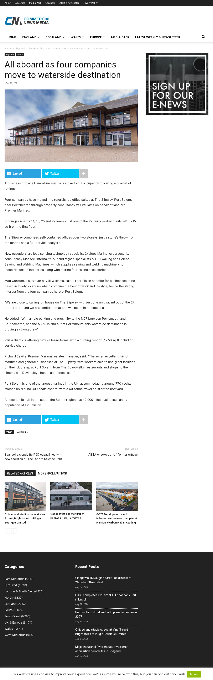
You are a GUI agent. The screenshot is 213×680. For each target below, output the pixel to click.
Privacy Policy (90, 2)
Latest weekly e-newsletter (157, 37)
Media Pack (35, 2)
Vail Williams (23, 432)
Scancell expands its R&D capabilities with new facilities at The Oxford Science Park (33, 457)
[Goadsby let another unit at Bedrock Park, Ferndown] (71, 496)
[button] (203, 37)
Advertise (20, 2)
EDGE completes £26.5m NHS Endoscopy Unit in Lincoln (105, 597)
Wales (76, 37)
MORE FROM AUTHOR (52, 473)
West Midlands (15, 635)
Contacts (50, 2)
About (8, 2)
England (20, 48)
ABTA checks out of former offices (113, 454)
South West (12, 616)
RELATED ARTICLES (20, 473)
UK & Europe (13, 622)
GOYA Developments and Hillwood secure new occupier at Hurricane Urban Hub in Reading (116, 518)
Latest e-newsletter (69, 2)
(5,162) (19, 579)
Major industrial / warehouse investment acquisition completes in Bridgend (102, 649)
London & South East (19, 591)
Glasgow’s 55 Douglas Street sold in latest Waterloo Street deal (103, 580)
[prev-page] (7, 530)
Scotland (53, 37)
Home (11, 37)
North (9, 597)
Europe (96, 37)
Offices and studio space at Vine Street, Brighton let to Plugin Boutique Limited (25, 518)
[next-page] (13, 530)
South (32, 48)
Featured (11, 585)
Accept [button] (194, 674)
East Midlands (14, 579)
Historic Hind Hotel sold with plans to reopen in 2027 (106, 614)
